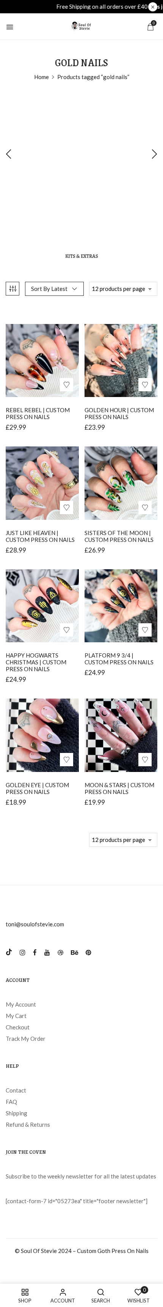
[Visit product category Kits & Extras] (81, 171)
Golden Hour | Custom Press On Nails (119, 413)
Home (41, 76)
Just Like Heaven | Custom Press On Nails (40, 536)
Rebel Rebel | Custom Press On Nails (38, 413)
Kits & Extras (81, 256)
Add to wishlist (66, 384)
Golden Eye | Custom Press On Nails (37, 788)
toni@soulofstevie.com (35, 924)
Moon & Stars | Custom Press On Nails (119, 788)
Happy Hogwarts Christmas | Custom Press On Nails (36, 662)
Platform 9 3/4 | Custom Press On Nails (119, 658)
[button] (150, 26)
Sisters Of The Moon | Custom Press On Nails (119, 536)
